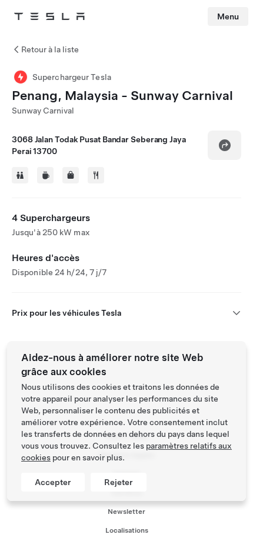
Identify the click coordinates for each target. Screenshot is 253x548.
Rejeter (118, 482)
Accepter (53, 482)
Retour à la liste (50, 49)
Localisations (126, 530)
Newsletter (126, 511)
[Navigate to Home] (49, 16)
